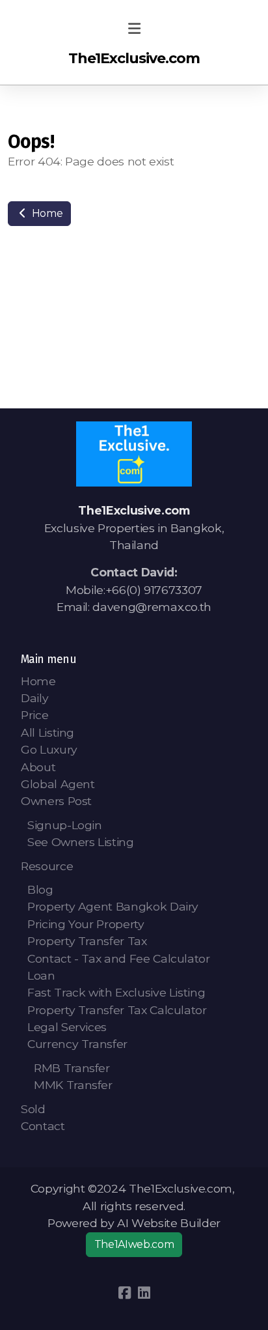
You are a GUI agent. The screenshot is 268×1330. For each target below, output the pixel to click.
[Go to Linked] (144, 1293)
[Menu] (134, 29)
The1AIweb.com (134, 1244)
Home (45, 213)
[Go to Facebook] (124, 1293)
